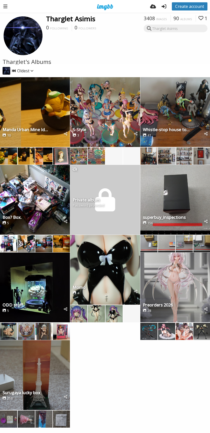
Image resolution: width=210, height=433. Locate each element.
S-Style (79, 130)
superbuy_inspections (164, 217)
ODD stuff (13, 305)
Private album (86, 200)
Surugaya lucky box (21, 393)
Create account (189, 6)
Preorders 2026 (158, 305)
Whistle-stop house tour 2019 (166, 130)
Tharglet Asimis (70, 18)
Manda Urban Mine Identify (26, 130)
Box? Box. (12, 217)
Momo (79, 287)
